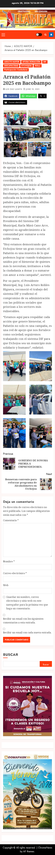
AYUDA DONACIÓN (31, 61)
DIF (44, 61)
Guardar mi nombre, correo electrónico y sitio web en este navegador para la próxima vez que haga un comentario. (27, 602)
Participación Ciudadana (16, 69)
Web (5, 585)
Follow (51, 34)
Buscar (10, 654)
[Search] (45, 35)
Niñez (37, 65)
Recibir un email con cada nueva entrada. (27, 632)
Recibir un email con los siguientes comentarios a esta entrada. (23, 620)
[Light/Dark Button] (39, 34)
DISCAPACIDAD (11, 65)
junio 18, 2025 (32, 89)
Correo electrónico (15, 573)
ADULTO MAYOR (11, 61)
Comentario (11, 520)
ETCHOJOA (26, 65)
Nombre (9, 561)
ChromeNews (45, 847)
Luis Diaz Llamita (14, 89)
